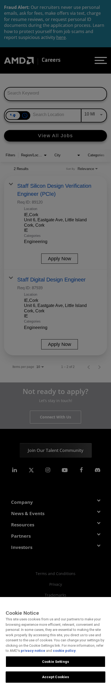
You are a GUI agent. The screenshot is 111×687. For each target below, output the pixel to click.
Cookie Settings (55, 662)
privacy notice (33, 651)
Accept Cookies (55, 677)
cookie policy (64, 651)
